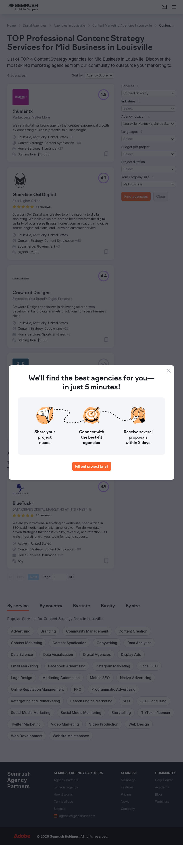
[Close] (168, 370)
